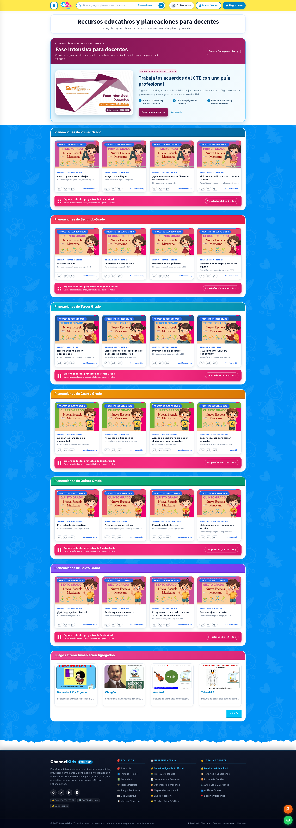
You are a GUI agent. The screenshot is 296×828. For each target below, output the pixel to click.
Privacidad (193, 823)
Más (233, 713)
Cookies (217, 823)
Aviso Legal (228, 823)
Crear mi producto (153, 112)
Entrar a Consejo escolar (223, 52)
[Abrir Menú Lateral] (54, 5)
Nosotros (241, 823)
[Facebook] (53, 792)
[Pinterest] (61, 792)
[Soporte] (77, 792)
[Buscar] (161, 5)
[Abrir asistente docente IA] (288, 820)
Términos (205, 823)
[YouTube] (69, 792)
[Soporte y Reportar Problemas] (288, 809)
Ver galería (176, 112)
